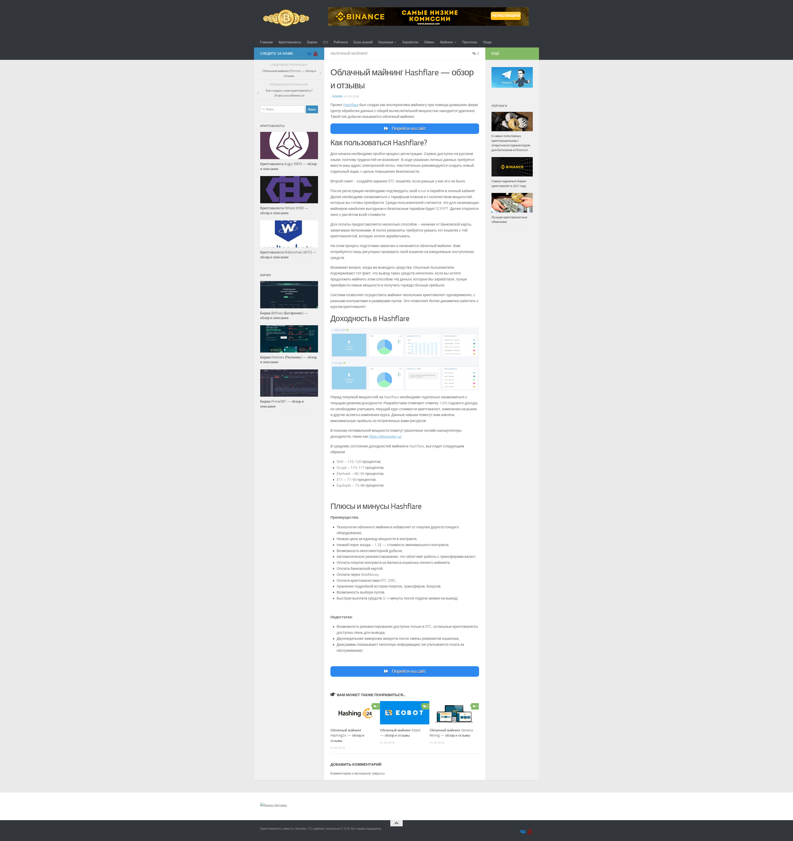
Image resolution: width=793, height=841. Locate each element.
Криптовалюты (290, 42)
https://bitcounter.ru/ (385, 436)
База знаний (363, 42)
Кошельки (385, 42)
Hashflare (351, 105)
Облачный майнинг (349, 54)
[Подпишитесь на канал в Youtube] (315, 53)
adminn (337, 96)
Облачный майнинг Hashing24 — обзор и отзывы (347, 735)
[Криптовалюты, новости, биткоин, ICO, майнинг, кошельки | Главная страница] (286, 18)
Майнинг (446, 42)
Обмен (429, 42)
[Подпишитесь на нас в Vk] (308, 53)
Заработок (410, 42)
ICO (325, 42)
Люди (487, 42)
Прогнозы (469, 42)
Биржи (312, 42)
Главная (266, 42)
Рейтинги (341, 42)
